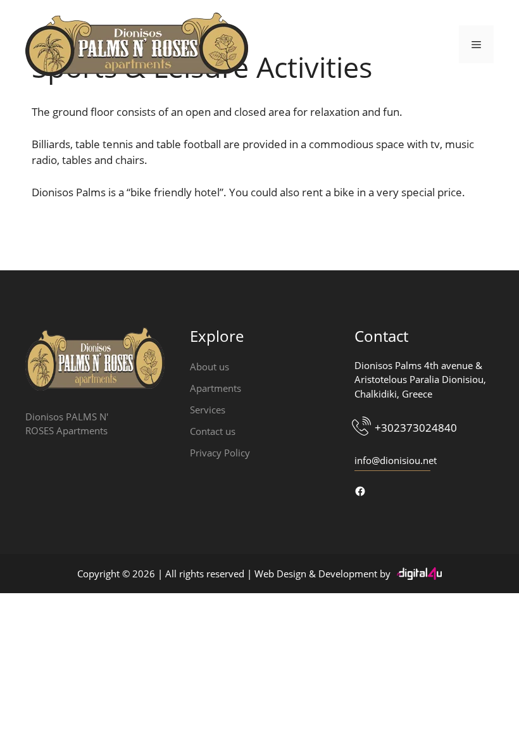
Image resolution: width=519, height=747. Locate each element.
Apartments (215, 388)
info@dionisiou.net (395, 460)
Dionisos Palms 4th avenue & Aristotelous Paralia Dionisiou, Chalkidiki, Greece (420, 379)
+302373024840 (416, 427)
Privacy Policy (220, 452)
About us (209, 366)
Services (207, 409)
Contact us (212, 431)
